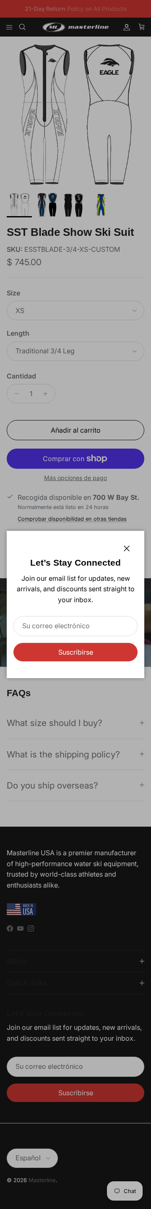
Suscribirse (75, 652)
